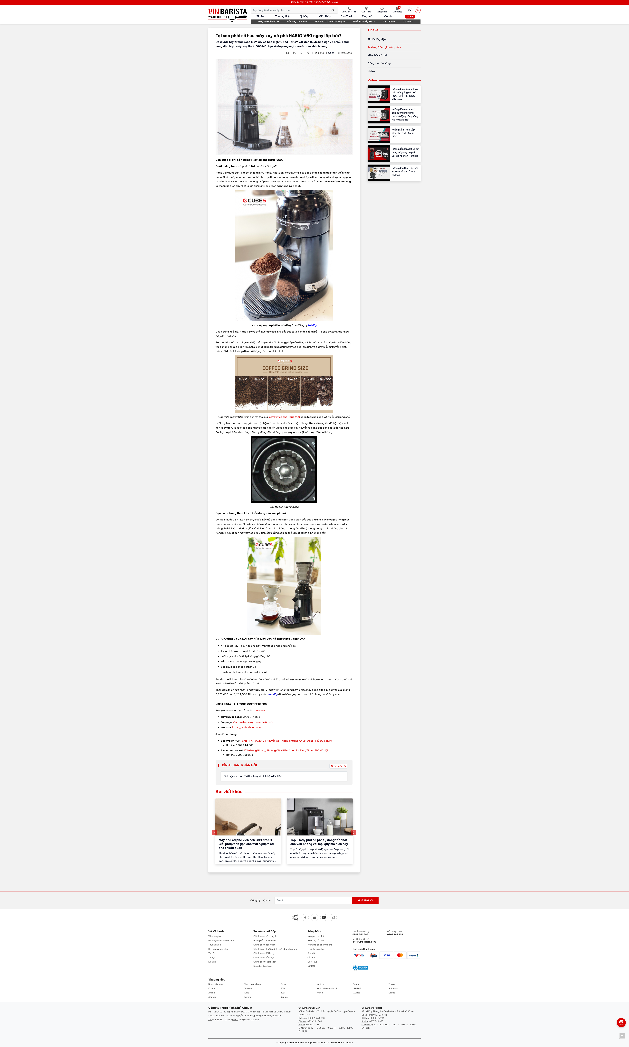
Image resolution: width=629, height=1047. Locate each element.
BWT (282, 992)
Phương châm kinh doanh (221, 940)
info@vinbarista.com (248, 1019)
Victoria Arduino (252, 984)
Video (371, 71)
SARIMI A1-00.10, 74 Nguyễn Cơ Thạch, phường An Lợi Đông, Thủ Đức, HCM (287, 740)
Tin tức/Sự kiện (377, 39)
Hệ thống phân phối (218, 949)
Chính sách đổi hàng (263, 953)
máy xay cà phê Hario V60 (284, 416)
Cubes (392, 992)
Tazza (392, 984)
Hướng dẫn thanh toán (264, 940)
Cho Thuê (346, 16)
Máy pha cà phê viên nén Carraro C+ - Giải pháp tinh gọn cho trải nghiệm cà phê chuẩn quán (247, 844)
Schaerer (393, 988)
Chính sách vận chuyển (265, 936)
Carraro (356, 984)
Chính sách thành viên (264, 961)
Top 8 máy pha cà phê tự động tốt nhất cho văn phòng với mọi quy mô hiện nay (319, 842)
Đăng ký (367, 900)
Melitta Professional (326, 988)
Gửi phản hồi (339, 766)
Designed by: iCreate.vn (341, 1042)
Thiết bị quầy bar (363, 21)
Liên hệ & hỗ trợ (364, 940)
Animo (211, 992)
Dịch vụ (303, 16)
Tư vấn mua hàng (361, 933)
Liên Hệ (212, 961)
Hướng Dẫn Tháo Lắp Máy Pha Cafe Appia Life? (403, 133)
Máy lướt (367, 16)
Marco (319, 992)
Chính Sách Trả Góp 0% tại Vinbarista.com (275, 949)
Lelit (246, 992)
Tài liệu (211, 957)
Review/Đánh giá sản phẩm (384, 47)
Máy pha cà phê (267, 21)
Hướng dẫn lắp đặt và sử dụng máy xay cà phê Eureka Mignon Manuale (405, 152)
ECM (282, 988)
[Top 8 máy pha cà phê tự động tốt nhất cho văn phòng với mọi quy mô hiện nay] (320, 816)
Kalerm (212, 988)
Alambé (212, 997)
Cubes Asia (260, 710)
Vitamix (248, 988)
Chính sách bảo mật (263, 957)
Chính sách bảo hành (264, 944)
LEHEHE (357, 988)
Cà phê (407, 21)
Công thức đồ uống (379, 63)
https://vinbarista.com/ (246, 727)
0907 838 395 (380, 1015)
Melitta (320, 984)
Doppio (284, 997)
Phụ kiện (388, 21)
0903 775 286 (377, 1018)
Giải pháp (325, 16)
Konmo (247, 997)
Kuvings (356, 992)
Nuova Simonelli (216, 984)
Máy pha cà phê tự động (329, 21)
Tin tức (261, 16)
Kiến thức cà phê (377, 55)
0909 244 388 (317, 1018)
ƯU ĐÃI (410, 16)
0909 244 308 (314, 1021)
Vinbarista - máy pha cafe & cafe (253, 722)
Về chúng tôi (214, 936)
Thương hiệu (282, 16)
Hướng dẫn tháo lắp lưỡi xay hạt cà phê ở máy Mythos (405, 171)
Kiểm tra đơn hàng (262, 966)
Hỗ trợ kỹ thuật (395, 933)
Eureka (283, 984)
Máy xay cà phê (296, 21)
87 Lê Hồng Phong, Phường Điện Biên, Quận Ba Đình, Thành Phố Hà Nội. (286, 750)
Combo (388, 16)
